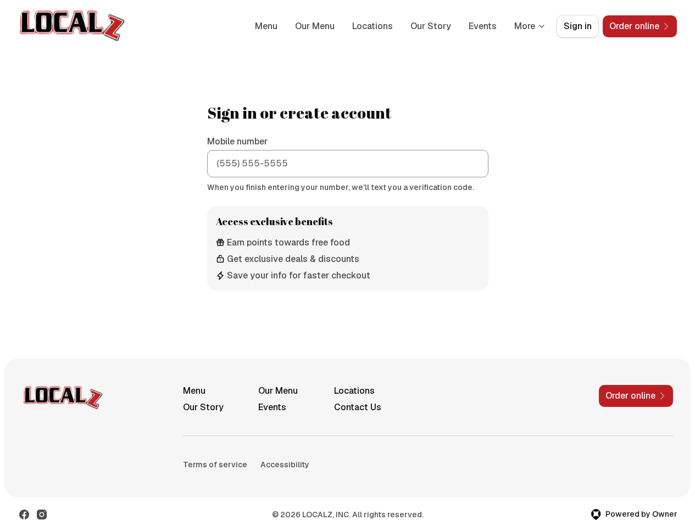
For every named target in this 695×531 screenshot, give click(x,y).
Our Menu (315, 26)
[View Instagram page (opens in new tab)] (41, 514)
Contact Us (357, 407)
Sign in (578, 26)
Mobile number (237, 141)
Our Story (430, 26)
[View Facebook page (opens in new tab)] (24, 514)
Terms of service (215, 464)
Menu (266, 26)
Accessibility (284, 464)
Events (483, 26)
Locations (372, 26)
